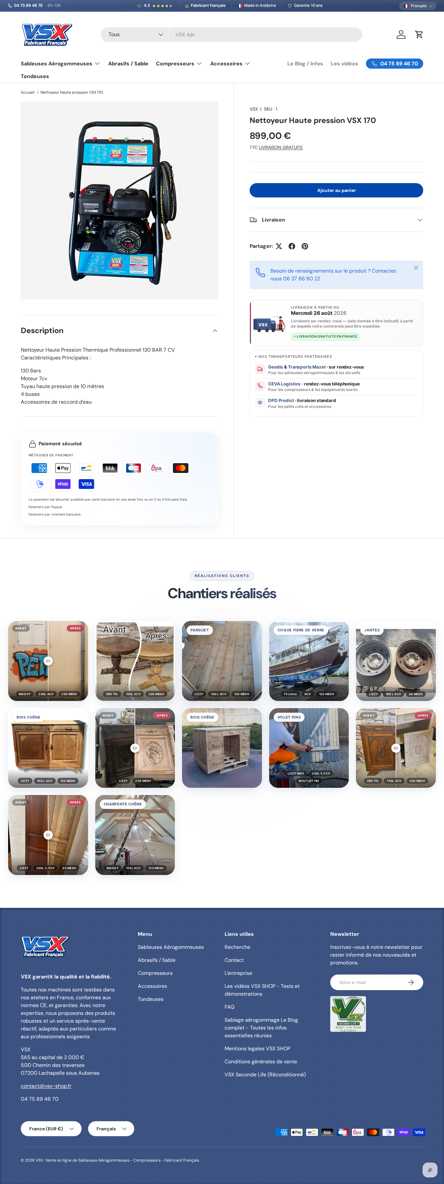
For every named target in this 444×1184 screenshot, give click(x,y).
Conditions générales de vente (261, 1061)
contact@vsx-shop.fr (46, 1086)
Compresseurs (175, 63)
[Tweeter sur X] (278, 246)
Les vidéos (344, 63)
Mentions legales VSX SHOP (257, 1048)
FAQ (229, 1006)
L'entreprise (238, 973)
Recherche (237, 947)
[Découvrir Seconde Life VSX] (348, 1014)
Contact (234, 960)
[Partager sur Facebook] (291, 246)
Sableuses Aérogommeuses (56, 63)
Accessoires (226, 63)
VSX (254, 109)
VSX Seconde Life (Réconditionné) (265, 1074)
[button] (48, 661)
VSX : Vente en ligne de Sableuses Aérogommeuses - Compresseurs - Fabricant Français (117, 1160)
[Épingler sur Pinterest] (304, 246)
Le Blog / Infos (305, 63)
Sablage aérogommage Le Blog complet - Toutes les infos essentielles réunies (261, 1027)
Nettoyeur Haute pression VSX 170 (72, 92)
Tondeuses (35, 76)
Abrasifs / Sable (128, 63)
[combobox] (231, 34)
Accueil (27, 92)
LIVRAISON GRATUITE (281, 147)
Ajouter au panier (336, 190)
